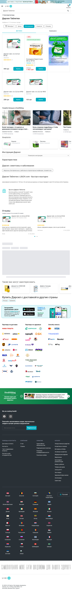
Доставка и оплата (7, 443)
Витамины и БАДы (60, 449)
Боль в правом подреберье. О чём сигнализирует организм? (45, 128)
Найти (68, 11)
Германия (12, 300)
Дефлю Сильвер (45, 286)
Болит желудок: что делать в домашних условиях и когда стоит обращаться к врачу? (14, 128)
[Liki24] (6, 578)
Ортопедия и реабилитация (59, 460)
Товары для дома (60, 467)
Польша (5, 300)
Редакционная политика (44, 448)
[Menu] (2, 6)
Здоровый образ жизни (61, 475)
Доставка (19, 31)
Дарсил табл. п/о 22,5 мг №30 (36, 92)
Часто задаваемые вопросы (7, 449)
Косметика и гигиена (61, 446)
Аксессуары (58, 478)
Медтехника (58, 457)
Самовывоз (53, 31)
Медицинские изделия (61, 454)
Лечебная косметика (61, 451)
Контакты (5, 446)
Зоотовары (58, 472)
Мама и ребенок (59, 464)
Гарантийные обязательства (41, 444)
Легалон (42, 141)
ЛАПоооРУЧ (58, 469)
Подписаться (31, 428)
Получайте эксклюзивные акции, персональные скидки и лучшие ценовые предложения (18, 422)
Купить (18, 69)
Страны (22, 446)
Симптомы (58, 480)
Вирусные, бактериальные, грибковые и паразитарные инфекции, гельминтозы (28, 170)
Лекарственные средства (62, 443)
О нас (22, 443)
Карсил (13, 141)
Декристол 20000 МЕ (18, 286)
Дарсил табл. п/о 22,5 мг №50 (13, 92)
